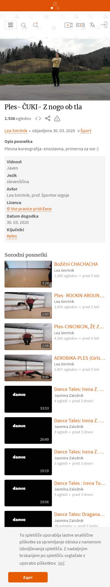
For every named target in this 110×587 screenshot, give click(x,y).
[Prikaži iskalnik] (24, 25)
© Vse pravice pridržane (29, 208)
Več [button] (61, 563)
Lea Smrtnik (16, 130)
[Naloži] (68, 25)
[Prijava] (104, 25)
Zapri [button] (27, 577)
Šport (85, 130)
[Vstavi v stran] (38, 118)
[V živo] (80, 25)
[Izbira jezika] (92, 25)
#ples (12, 236)
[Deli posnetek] (47, 118)
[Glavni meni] (11, 25)
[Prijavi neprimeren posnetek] (57, 118)
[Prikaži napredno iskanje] (35, 25)
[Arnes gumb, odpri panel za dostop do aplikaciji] (55, 5)
